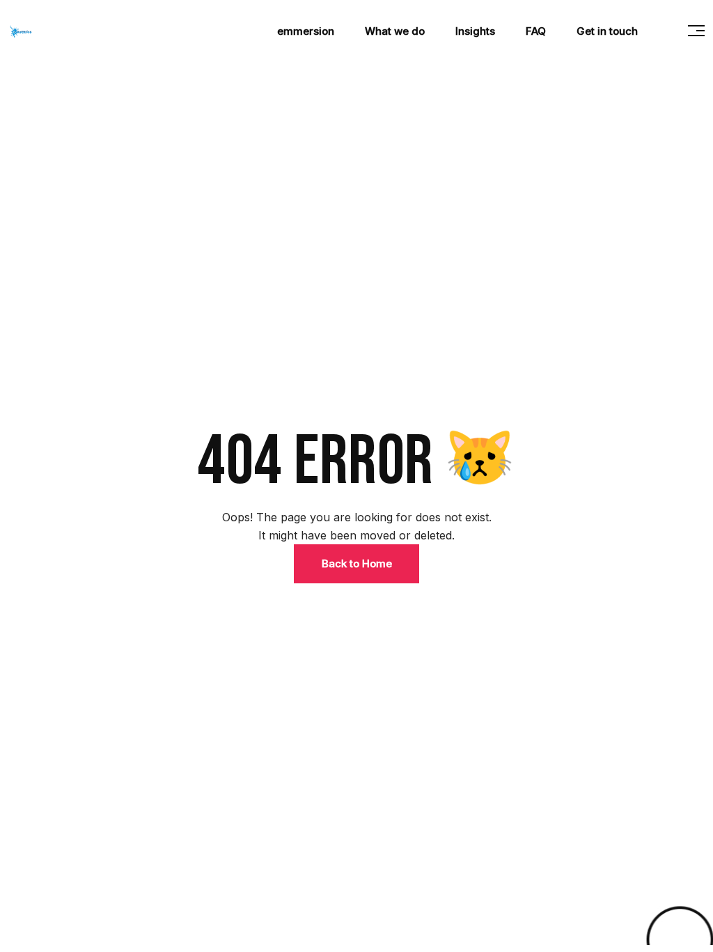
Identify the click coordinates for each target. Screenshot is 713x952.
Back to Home (357, 563)
